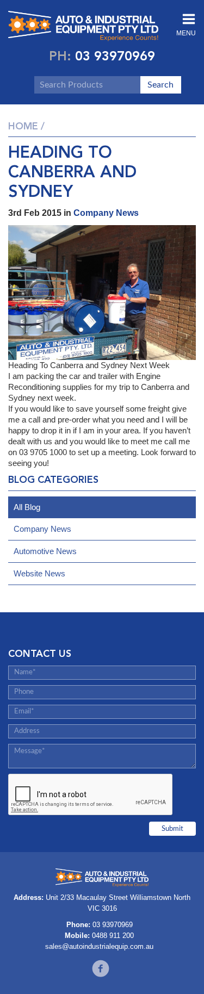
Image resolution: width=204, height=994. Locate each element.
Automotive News (45, 551)
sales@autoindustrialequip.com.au (99, 946)
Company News (106, 213)
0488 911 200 (113, 935)
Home (23, 126)
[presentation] (91, 795)
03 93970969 (115, 56)
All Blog (27, 507)
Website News (39, 573)
